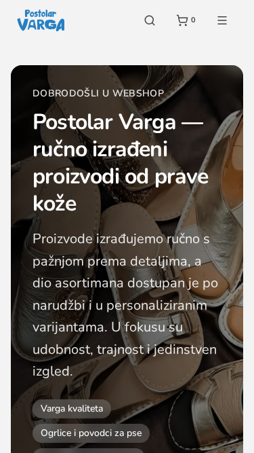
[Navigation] (222, 20)
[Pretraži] (150, 20)
